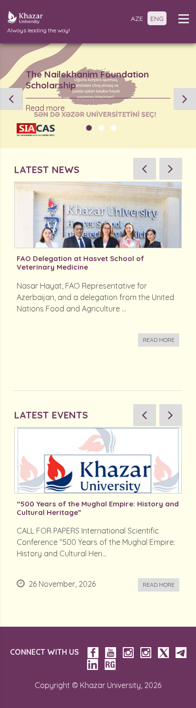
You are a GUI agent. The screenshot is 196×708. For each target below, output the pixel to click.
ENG (157, 18)
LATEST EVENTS (51, 415)
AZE (137, 18)
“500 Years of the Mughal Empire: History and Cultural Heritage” (98, 508)
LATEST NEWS (46, 169)
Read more (45, 108)
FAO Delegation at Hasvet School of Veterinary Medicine (80, 263)
